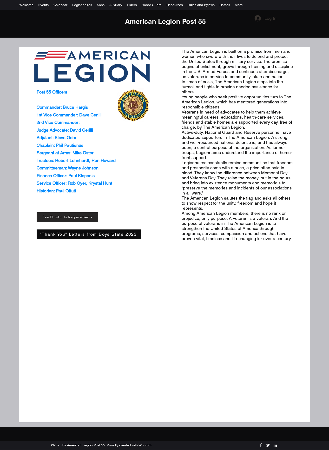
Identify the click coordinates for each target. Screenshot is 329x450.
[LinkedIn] (275, 445)
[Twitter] (268, 445)
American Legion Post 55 (165, 21)
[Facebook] (260, 445)
